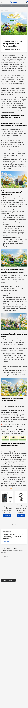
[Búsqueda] (24, 2)
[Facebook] (16, 49)
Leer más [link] (5, 541)
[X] (18, 49)
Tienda (2, 5)
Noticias (6, 9)
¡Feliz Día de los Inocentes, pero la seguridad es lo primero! (13, 536)
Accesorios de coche (10, 5)
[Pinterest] (20, 49)
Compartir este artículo (8, 49)
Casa (2, 9)
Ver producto (7, 515)
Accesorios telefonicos (22, 5)
